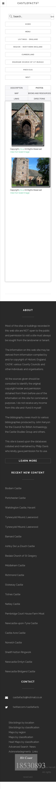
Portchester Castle (15, 498)
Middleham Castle (15, 565)
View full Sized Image (19, 152)
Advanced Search (18, 746)
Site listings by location (21, 722)
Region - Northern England (28, 47)
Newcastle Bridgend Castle (20, 671)
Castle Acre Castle (15, 632)
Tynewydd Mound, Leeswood (21, 517)
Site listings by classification (24, 727)
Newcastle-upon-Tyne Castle (21, 623)
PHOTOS (39, 87)
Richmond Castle (14, 575)
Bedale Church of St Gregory (21, 555)
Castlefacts (28, 3)
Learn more (28, 460)
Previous (28, 70)
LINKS (16, 98)
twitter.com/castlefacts (26, 707)
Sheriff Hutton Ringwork (18, 652)
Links (35, 751)
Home (28, 24)
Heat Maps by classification (24, 742)
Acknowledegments (20, 751)
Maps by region (17, 732)
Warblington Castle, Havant (20, 507)
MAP (17, 93)
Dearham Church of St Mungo (28, 62)
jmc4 (21, 149)
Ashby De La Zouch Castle (20, 546)
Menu (28, 32)
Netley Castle (12, 604)
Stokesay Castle (14, 584)
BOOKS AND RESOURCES (39, 93)
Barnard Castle (13, 536)
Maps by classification (21, 737)
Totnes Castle (12, 594)
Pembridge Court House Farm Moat (24, 613)
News (32, 746)
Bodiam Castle (13, 488)
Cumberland (28, 54)
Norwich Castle (13, 642)
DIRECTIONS (39, 98)
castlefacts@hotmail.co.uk (27, 697)
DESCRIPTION (16, 87)
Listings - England (28, 39)
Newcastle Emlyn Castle (18, 661)
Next (28, 77)
